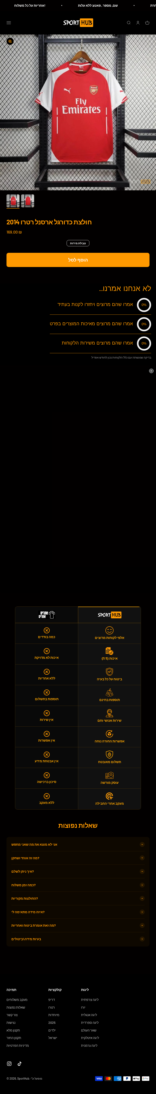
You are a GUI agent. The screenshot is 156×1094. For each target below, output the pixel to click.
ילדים (52, 1030)
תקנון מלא (13, 1030)
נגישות (10, 1022)
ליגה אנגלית (89, 1015)
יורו (83, 1007)
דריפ (51, 999)
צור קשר (12, 1015)
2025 (51, 1022)
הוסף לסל (78, 259)
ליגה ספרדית (90, 1022)
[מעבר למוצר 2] (27, 201)
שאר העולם (88, 1030)
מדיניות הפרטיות (17, 1045)
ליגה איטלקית (90, 1038)
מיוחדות (53, 1015)
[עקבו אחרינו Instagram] (9, 1063)
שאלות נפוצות (15, 1007)
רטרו (51, 1007)
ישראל (52, 1038)
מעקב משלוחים (16, 999)
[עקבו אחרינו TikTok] (19, 1063)
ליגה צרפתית (90, 999)
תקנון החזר (13, 1038)
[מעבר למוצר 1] (13, 201)
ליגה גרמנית (89, 1045)
